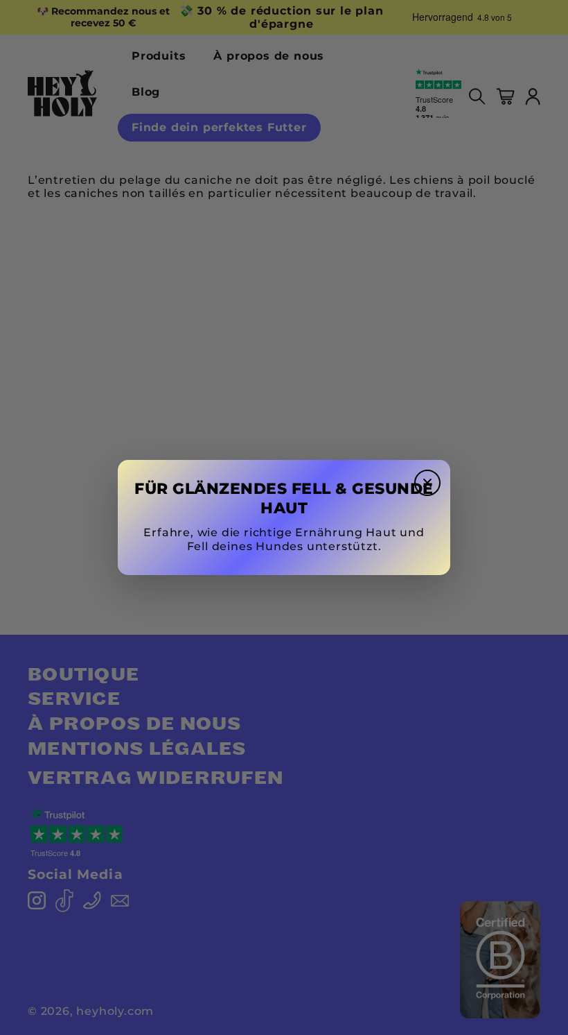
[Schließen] (427, 483)
